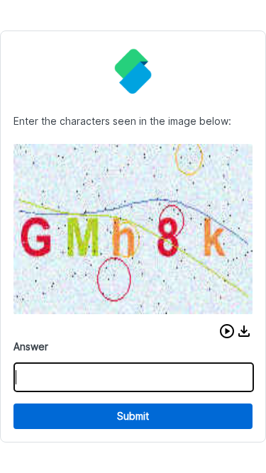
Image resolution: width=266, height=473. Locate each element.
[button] (226, 331)
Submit (133, 416)
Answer (30, 346)
